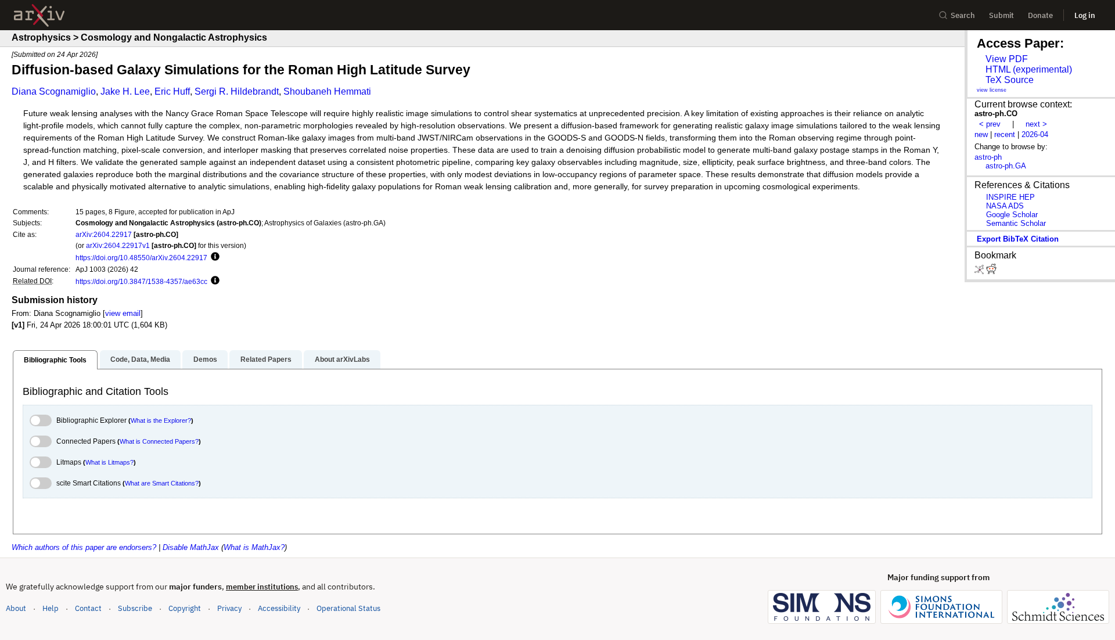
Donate (1040, 15)
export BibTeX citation (1018, 239)
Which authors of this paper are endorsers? (84, 547)
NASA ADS (1005, 206)
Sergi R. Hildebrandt (237, 91)
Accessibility (279, 608)
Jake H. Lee (125, 91)
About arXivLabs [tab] (342, 359)
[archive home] (39, 15)
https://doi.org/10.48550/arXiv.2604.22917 (141, 257)
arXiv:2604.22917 (103, 234)
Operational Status (348, 608)
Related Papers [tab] (266, 359)
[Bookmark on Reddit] (991, 271)
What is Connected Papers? (159, 441)
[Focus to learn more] (213, 257)
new (981, 134)
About (16, 608)
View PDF (1006, 59)
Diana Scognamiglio (54, 91)
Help (50, 608)
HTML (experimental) (1028, 69)
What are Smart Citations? (162, 483)
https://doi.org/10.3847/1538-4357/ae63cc (141, 281)
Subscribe (135, 608)
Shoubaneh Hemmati (327, 91)
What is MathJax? (254, 547)
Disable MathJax (191, 547)
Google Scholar (1012, 214)
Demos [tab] (205, 359)
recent (1004, 134)
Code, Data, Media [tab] (140, 359)
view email (123, 313)
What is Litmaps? (109, 462)
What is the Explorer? (161, 420)
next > (1036, 124)
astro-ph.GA (1005, 165)
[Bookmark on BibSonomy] (980, 271)
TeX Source (1009, 80)
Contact (88, 608)
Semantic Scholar (1016, 223)
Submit (1001, 15)
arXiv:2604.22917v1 (118, 245)
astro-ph (988, 157)
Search (963, 15)
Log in (1084, 15)
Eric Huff (172, 91)
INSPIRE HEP (1010, 197)
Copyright (184, 608)
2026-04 (1035, 134)
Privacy (229, 608)
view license (991, 90)
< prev (990, 124)
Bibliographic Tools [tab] (55, 360)
